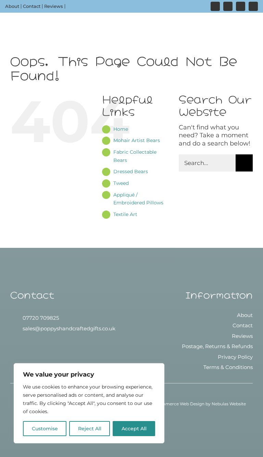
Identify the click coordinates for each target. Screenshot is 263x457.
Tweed (121, 183)
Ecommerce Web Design (178, 403)
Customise (45, 429)
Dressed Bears (130, 171)
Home (120, 129)
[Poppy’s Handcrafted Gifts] (131, 318)
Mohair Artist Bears (136, 140)
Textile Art (125, 214)
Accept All (134, 429)
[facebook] (228, 6)
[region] (89, 403)
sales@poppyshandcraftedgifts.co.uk (69, 328)
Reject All (89, 429)
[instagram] (215, 6)
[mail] (253, 6)
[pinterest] (240, 6)
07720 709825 (41, 318)
